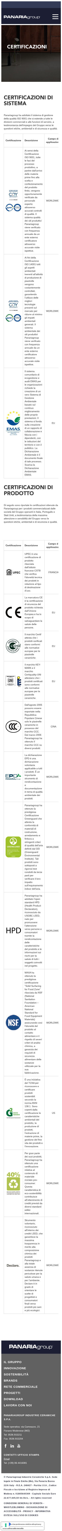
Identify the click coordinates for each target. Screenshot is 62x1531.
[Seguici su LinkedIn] (13, 1446)
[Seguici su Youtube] (19, 1446)
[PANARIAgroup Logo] (22, 17)
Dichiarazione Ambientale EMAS (32, 471)
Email (7, 1459)
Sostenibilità (16, 1374)
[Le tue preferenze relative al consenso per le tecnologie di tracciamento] (6, 1525)
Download (13, 1399)
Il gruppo (13, 1362)
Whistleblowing (14, 1507)
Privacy (28, 1511)
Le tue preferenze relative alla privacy (26, 1524)
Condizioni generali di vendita (23, 1503)
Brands (11, 1380)
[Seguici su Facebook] (6, 1446)
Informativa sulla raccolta (13, 1528)
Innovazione (15, 1368)
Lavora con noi (18, 1405)
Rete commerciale (21, 1386)
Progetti (12, 1393)
